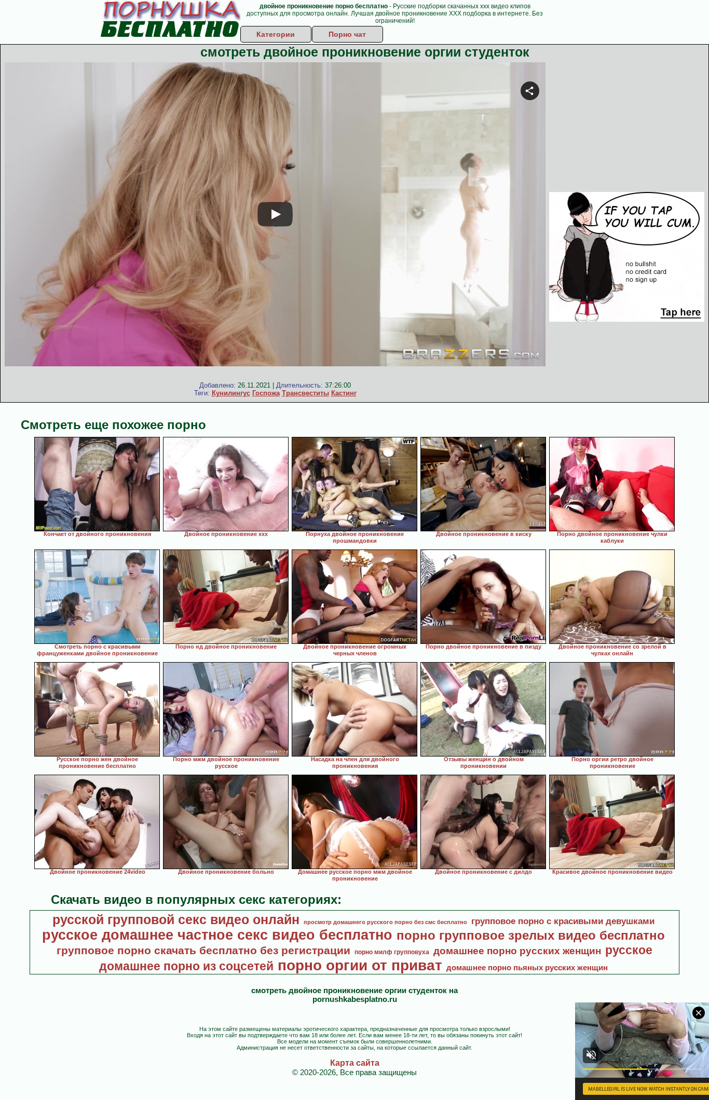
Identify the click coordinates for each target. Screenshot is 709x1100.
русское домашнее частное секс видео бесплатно (217, 935)
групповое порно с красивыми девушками (563, 921)
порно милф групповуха (391, 952)
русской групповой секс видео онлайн (175, 919)
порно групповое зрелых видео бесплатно (531, 935)
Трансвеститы (305, 393)
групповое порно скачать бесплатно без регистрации (203, 950)
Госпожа (266, 393)
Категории (275, 34)
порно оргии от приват (360, 965)
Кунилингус (231, 393)
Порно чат (347, 34)
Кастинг (344, 393)
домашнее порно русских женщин (517, 950)
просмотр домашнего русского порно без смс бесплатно (385, 922)
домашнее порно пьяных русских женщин (527, 968)
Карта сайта (354, 1062)
